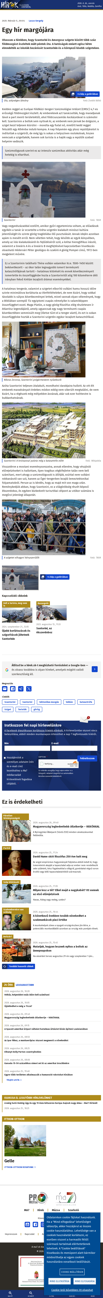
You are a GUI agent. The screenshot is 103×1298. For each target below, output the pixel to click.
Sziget (7, 709)
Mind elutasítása (59, 1281)
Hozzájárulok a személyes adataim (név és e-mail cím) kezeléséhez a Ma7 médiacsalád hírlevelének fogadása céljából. (20, 770)
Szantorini (9, 702)
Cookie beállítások (72, 1272)
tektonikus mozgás (49, 702)
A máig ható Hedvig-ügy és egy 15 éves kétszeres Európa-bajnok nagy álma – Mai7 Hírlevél (50, 1103)
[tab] (8, 985)
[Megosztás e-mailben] (4, 688)
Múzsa (56, 1210)
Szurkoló (73, 1210)
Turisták (22, 709)
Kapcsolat (29, 1234)
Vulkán (69, 702)
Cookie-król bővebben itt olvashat (72, 1290)
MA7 (26, 1210)
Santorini (27, 702)
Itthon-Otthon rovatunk (18, 1167)
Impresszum (11, 1234)
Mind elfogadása (85, 1281)
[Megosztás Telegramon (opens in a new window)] (20, 688)
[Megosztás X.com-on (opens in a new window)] (29, 688)
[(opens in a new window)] (27, 1224)
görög (37, 709)
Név (6, 743)
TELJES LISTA (12, 1080)
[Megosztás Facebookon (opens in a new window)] (12, 688)
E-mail (55, 743)
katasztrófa (86, 702)
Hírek (40, 1210)
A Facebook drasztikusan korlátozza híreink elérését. (33, 730)
